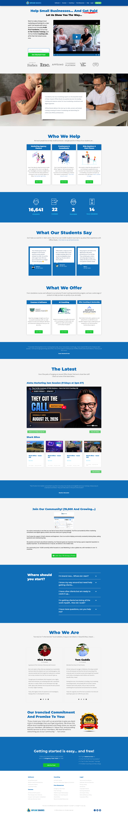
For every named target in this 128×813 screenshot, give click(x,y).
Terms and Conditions (85, 780)
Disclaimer (82, 786)
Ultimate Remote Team (34, 799)
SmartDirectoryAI (32, 780)
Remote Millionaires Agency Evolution (64, 782)
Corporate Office (84, 797)
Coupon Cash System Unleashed (37, 797)
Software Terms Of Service (87, 782)
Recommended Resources (61, 799)
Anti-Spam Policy (84, 792)
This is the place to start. (67, 175)
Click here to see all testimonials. (68, 240)
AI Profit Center (58, 780)
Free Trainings (57, 790)
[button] (80, 576)
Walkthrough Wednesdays (61, 792)
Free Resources (80, 3)
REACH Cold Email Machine (35, 782)
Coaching (71, 3)
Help (88, 3)
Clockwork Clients (33, 784)
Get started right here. (40, 176)
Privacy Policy (83, 784)
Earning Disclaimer (85, 790)
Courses (64, 3)
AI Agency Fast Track (59, 788)
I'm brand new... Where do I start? (74, 576)
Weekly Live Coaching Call (61, 795)
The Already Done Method (35, 795)
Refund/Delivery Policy (86, 795)
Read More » (31, 460)
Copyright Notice (84, 788)
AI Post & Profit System (34, 792)
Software (57, 3)
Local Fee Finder (32, 786)
